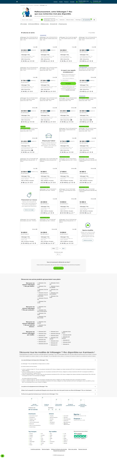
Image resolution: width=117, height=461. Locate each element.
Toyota (42, 443)
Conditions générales (35, 449)
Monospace (52, 422)
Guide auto (66, 420)
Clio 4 (65, 435)
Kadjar (65, 438)
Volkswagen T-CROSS (43, 337)
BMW (42, 440)
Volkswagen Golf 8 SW (43, 343)
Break (51, 420)
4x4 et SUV (66, 415)
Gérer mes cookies (72, 449)
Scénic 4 (65, 441)
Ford (42, 438)
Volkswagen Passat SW (55, 333)
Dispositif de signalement (59, 450)
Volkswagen (31, 441)
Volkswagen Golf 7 (42, 341)
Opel (30, 438)
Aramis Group (32, 426)
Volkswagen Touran (54, 340)
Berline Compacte (53, 417)
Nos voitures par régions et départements (67, 423)
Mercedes (43, 441)
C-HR (65, 433)
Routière (52, 419)
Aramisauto (22, 5)
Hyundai (42, 435)
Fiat (42, 433)
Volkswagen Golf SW (67, 334)
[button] (53, 19)
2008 (51, 435)
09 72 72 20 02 (33, 409)
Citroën (31, 436)
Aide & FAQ (31, 420)
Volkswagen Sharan (67, 342)
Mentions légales (46, 449)
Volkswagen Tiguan (42, 333)
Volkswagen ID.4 (54, 344)
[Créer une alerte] (2, 455)
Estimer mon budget (29, 209)
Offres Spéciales (67, 419)
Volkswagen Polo (42, 335)
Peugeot (31, 435)
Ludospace (52, 423)
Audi (30, 443)
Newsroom (31, 423)
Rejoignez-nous (32, 419)
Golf (64, 436)
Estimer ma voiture (88, 240)
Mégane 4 (66, 440)
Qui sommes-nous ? (33, 415)
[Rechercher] (42, 20)
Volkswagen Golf (54, 342)
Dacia (30, 440)
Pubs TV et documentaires (34, 425)
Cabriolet (66, 417)
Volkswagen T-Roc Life (43, 292)
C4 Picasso (52, 441)
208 (51, 433)
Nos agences (32, 417)
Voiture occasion (29, 5)
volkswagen (36, 5)
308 (51, 436)
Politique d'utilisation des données (59, 449)
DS (41, 444)
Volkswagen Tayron (54, 331)
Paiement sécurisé (82, 449)
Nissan (30, 444)
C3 (50, 440)
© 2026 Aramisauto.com (58, 455)
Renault (31, 433)
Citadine (52, 415)
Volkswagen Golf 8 (42, 331)
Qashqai (65, 443)
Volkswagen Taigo (42, 339)
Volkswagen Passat (54, 335)
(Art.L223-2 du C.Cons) (70, 89)
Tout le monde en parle (34, 422)
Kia (41, 436)
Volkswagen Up (66, 344)
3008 (51, 438)
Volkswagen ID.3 (66, 340)
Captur (51, 443)
